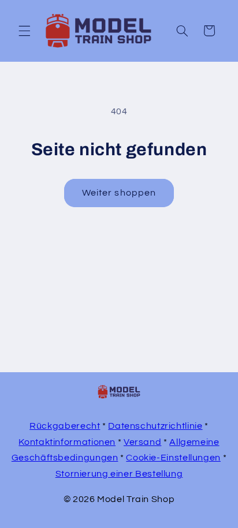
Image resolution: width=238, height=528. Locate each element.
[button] (24, 30)
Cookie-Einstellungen (173, 457)
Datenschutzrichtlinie (155, 425)
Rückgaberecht (64, 425)
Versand (142, 442)
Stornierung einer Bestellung (119, 473)
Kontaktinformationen (67, 442)
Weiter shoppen (119, 192)
